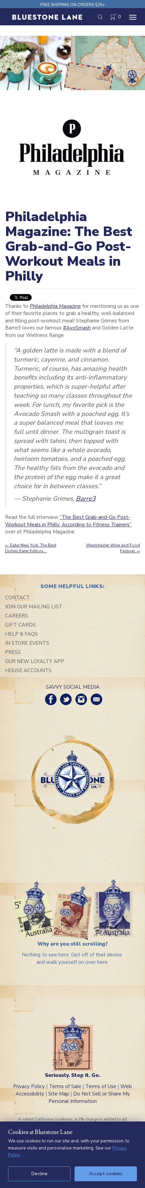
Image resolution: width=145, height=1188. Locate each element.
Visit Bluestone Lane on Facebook (51, 699)
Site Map (58, 1093)
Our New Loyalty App (34, 661)
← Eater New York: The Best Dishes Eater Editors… (30, 548)
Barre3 (85, 498)
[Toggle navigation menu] (133, 17)
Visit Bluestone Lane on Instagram (81, 699)
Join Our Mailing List (33, 606)
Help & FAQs (21, 634)
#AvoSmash (77, 327)
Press (13, 652)
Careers (16, 615)
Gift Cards (20, 625)
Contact (17, 597)
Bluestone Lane (47, 17)
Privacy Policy (29, 1086)
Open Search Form (100, 17)
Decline (39, 1173)
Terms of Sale (65, 1086)
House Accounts (28, 670)
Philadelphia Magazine (55, 306)
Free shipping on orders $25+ (72, 4)
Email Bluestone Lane (96, 699)
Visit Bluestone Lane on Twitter (66, 699)
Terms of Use (100, 1086)
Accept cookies (105, 1173)
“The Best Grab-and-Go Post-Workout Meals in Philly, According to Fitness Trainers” (68, 521)
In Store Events (27, 643)
